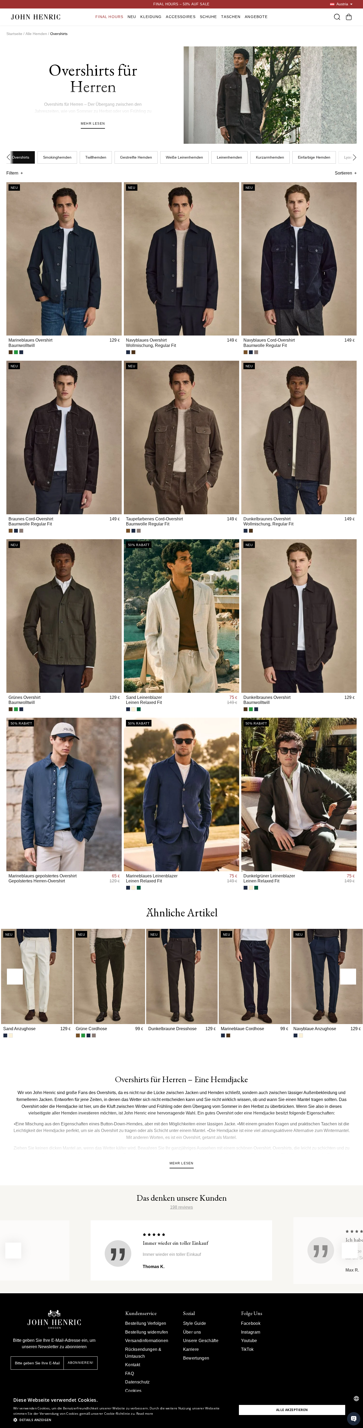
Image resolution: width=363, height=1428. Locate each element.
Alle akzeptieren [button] (292, 1410)
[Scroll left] (9, 157)
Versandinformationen (146, 1340)
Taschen (230, 17)
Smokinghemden (57, 157)
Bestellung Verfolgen (145, 1323)
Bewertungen (196, 1358)
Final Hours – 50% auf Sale (181, 4)
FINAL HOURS (109, 17)
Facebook (251, 1323)
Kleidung (151, 17)
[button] (121, 1420)
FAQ (129, 1373)
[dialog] (181, 1410)
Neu (132, 17)
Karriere (191, 1349)
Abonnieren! (80, 1363)
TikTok (247, 1349)
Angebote (256, 17)
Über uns (192, 1332)
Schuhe (208, 17)
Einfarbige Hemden (314, 157)
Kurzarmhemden (270, 157)
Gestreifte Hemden (136, 157)
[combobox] (356, 1398)
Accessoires (180, 17)
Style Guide (194, 1323)
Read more (144, 1413)
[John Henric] (35, 16)
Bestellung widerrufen (146, 1332)
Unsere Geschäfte (200, 1340)
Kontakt (132, 1364)
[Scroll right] (353, 157)
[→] (348, 977)
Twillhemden (95, 157)
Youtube (249, 1340)
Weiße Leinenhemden (184, 157)
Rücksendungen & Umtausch (143, 1353)
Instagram (250, 1332)
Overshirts (20, 157)
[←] (15, 977)
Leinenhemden (229, 157)
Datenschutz (137, 1382)
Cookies (133, 1390)
